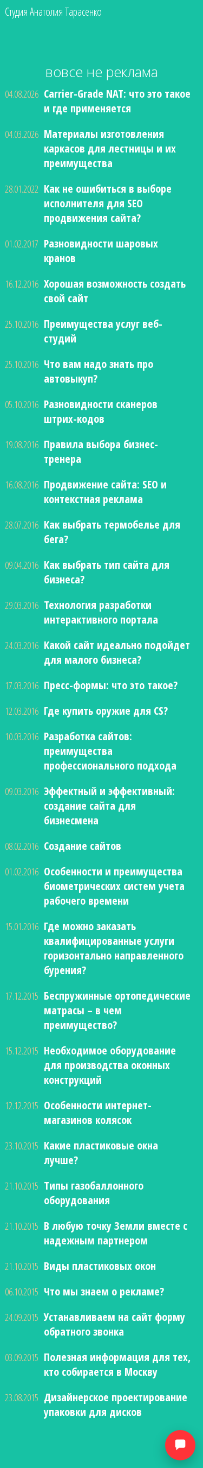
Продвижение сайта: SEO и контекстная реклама (105, 491)
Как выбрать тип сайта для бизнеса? (106, 572)
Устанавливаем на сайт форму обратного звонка (114, 1324)
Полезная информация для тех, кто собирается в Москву (117, 1364)
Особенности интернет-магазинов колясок (98, 1112)
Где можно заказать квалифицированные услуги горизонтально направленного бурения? (114, 948)
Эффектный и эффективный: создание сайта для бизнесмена (109, 806)
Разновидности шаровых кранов (101, 250)
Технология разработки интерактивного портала (101, 612)
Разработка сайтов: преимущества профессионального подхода (110, 751)
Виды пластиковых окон (100, 1266)
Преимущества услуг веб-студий (103, 331)
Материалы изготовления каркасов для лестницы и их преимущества (110, 148)
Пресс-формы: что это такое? (111, 685)
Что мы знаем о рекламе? (104, 1291)
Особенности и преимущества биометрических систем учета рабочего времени (114, 886)
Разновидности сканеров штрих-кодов (101, 411)
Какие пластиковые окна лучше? (101, 1152)
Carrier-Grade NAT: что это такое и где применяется (117, 101)
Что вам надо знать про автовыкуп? (98, 371)
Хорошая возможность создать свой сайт (115, 291)
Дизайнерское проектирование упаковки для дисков (115, 1404)
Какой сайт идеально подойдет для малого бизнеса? (117, 652)
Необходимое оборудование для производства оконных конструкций (110, 1065)
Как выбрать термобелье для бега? (112, 531)
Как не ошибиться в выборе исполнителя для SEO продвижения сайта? (108, 203)
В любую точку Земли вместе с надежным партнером (115, 1233)
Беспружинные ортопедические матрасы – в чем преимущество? (117, 1010)
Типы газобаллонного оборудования (93, 1193)
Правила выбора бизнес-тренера (101, 451)
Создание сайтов (82, 845)
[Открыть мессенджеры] (180, 1445)
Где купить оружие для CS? (106, 710)
